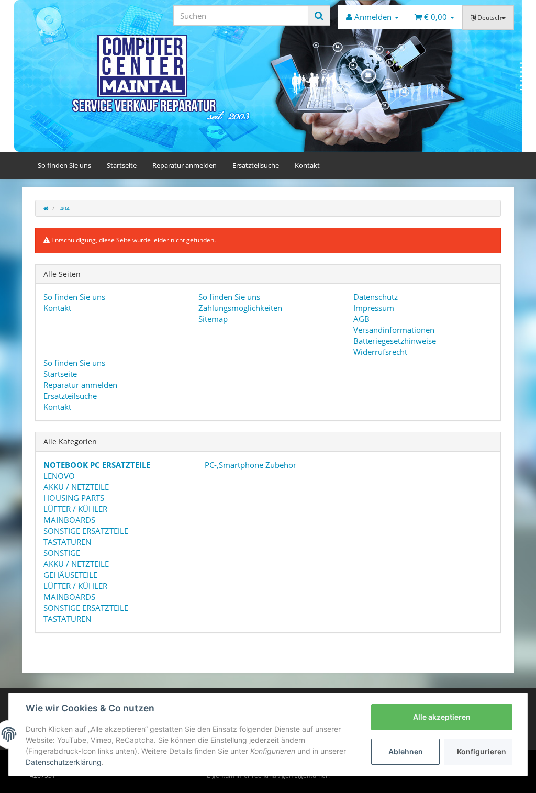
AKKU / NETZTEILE (76, 487)
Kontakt (307, 165)
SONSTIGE (61, 553)
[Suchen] (319, 15)
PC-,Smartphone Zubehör (249, 465)
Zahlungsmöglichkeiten (240, 308)
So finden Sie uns (64, 165)
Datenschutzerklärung (64, 761)
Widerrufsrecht (380, 352)
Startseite (122, 165)
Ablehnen (405, 751)
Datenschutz (375, 297)
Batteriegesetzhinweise (394, 341)
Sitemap (213, 319)
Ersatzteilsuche (255, 165)
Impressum (373, 308)
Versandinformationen (393, 330)
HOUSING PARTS (73, 498)
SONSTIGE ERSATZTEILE (85, 531)
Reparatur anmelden (184, 165)
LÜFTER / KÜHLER (75, 509)
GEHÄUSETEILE (70, 574)
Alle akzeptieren (442, 716)
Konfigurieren (481, 751)
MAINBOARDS (69, 520)
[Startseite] (45, 208)
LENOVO (59, 476)
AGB (361, 319)
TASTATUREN (67, 542)
